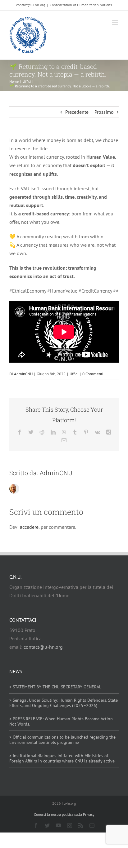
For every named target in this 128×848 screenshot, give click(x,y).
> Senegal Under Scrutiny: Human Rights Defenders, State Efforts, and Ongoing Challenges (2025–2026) (63, 702)
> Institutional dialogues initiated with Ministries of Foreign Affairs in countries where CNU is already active (62, 758)
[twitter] (47, 825)
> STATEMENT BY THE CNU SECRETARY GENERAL (55, 687)
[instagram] (69, 825)
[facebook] (36, 825)
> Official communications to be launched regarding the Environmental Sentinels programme (62, 739)
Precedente (77, 112)
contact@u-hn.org (43, 647)
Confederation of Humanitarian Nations (81, 4)
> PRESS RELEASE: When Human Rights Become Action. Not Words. (61, 721)
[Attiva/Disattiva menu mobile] (115, 22)
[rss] (80, 825)
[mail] (91, 825)
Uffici (74, 374)
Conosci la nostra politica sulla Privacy (64, 814)
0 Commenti (92, 374)
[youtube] (58, 825)
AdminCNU (23, 374)
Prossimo (104, 112)
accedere (29, 527)
